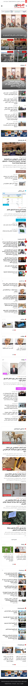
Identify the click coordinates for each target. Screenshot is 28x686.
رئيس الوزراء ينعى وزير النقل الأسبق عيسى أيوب (15, 379)
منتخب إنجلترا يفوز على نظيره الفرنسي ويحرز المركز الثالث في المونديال (8, 558)
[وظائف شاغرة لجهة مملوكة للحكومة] (20, 325)
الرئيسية (21, 683)
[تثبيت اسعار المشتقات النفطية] (22, 273)
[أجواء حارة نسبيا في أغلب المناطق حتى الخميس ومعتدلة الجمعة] (22, 123)
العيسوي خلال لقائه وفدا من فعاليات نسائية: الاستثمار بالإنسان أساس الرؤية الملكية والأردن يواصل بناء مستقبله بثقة (9, 252)
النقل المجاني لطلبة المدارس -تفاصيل (10, 611)
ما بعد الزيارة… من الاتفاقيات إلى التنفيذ (10, 290)
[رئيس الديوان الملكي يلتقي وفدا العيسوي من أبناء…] (14, 26)
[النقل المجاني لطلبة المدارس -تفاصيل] (22, 612)
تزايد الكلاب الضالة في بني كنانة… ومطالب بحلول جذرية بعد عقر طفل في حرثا (14, 449)
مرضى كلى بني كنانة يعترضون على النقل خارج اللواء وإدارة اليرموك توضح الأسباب (14, 502)
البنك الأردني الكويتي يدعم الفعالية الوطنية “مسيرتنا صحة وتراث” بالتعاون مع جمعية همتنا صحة (14, 161)
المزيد (3, 359)
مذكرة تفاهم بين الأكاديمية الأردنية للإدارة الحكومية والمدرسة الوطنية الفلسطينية (10, 406)
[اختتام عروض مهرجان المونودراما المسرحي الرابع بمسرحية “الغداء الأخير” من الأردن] (22, 594)
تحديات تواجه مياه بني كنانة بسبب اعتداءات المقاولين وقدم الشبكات (15, 475)
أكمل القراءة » (20, 171)
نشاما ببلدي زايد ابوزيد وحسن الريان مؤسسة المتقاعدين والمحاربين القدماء (10, 574)
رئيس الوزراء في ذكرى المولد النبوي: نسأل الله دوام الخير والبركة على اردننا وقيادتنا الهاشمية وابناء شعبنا (10, 117)
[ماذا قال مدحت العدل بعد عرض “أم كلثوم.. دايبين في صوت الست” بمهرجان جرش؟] (22, 581)
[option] (14, 38)
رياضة (23, 544)
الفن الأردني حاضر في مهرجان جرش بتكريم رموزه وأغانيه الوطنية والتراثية (10, 600)
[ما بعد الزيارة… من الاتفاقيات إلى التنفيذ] (22, 291)
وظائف (23, 319)
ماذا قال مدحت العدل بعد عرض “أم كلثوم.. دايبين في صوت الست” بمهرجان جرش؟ (9, 581)
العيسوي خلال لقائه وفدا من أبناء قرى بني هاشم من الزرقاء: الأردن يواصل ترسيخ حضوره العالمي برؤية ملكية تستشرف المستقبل (9, 244)
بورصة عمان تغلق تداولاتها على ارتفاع (8, 60)
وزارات (23, 360)
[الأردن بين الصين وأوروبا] (7, 341)
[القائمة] (1, 6)
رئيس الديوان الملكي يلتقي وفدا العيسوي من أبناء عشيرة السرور (10, 284)
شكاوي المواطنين (19, 429)
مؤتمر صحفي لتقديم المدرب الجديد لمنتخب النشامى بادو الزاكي (21, 557)
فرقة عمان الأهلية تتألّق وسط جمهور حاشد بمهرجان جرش (10, 586)
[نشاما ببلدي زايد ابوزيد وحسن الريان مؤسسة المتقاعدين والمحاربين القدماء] (22, 574)
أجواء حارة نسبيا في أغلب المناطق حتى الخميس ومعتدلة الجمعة (10, 125)
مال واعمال (23, 40)
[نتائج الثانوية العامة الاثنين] (22, 631)
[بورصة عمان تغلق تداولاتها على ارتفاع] (7, 56)
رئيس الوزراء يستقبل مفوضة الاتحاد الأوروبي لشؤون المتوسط (10, 413)
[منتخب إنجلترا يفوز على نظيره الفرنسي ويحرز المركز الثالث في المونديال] (7, 549)
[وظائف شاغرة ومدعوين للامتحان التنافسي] (7, 325)
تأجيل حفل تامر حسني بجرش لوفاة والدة (11, 266)
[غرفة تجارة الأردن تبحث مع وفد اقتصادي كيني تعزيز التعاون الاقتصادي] (22, 176)
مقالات (23, 336)
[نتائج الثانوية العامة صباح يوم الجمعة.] (22, 625)
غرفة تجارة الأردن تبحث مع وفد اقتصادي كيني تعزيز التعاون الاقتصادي (10, 177)
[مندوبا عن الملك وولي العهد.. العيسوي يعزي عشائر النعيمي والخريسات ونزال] (22, 107)
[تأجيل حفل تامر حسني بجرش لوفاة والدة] (22, 267)
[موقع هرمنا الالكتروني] (19, 6)
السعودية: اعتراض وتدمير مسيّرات (9, 231)
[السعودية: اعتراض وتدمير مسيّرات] (22, 231)
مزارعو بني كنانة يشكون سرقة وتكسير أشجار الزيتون (16, 529)
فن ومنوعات (21, 645)
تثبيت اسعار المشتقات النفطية (10, 272)
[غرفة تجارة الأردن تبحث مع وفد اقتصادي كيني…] (7, 44)
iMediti (2, 681)
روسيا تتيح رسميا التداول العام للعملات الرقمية (16, 210)
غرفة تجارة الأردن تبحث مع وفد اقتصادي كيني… (7, 48)
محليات (24, 16)
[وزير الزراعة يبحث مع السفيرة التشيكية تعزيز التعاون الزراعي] (22, 418)
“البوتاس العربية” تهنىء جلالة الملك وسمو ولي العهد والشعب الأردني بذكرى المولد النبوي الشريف (10, 101)
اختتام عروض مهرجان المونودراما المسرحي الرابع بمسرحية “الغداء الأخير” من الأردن (10, 593)
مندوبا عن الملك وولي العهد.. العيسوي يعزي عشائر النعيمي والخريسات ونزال (10, 109)
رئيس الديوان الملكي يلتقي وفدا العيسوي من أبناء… (14, 36)
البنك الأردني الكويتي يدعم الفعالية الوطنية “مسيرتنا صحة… (20, 48)
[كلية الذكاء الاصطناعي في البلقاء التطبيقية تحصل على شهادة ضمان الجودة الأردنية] (22, 637)
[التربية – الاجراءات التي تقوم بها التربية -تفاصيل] (22, 618)
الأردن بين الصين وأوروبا (8, 348)
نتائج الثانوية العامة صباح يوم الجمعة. (10, 623)
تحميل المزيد (14, 539)
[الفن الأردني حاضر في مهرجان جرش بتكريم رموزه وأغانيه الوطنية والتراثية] (22, 600)
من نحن (18, 683)
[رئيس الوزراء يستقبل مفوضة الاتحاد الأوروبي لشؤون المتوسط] (22, 412)
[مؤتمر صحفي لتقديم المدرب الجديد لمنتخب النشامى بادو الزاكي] (20, 549)
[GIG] (14, 11)
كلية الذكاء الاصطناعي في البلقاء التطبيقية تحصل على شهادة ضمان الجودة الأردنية (10, 636)
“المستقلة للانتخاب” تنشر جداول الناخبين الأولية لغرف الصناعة (21, 60)
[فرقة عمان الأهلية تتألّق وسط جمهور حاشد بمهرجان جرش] (22, 588)
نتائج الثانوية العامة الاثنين (11, 629)
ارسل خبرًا (14, 683)
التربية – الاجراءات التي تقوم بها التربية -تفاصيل (10, 617)
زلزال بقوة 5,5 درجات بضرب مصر (10, 225)
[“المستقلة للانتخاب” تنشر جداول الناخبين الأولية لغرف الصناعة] (20, 56)
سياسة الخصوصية (8, 683)
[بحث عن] (26, 6)
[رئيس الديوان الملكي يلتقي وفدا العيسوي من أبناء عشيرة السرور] (14, 78)
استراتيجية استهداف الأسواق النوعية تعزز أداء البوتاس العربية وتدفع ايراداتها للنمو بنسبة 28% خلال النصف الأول (10, 260)
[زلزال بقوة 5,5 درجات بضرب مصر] (22, 225)
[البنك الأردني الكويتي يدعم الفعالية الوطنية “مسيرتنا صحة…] (20, 44)
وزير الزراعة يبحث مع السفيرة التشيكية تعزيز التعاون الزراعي (10, 419)
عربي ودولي (21, 191)
